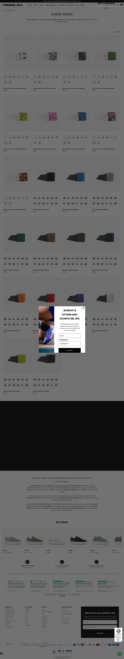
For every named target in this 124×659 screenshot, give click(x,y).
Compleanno (63, 340)
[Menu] (121, 629)
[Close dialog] (83, 308)
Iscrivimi (70, 350)
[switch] (118, 640)
